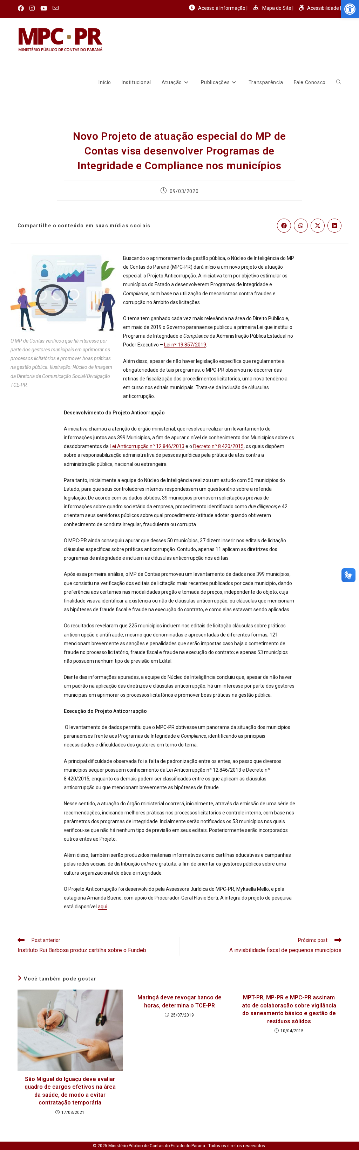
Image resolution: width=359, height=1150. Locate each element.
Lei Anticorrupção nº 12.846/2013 (147, 446)
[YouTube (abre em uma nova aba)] (44, 8)
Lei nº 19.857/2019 (185, 344)
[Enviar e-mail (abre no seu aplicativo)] (55, 8)
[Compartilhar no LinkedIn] (334, 226)
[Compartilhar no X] (318, 226)
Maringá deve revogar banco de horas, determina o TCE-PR (179, 1001)
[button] (350, 9)
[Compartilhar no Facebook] (284, 226)
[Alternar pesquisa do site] (338, 82)
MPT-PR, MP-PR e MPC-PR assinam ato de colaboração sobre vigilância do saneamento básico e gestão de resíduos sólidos (289, 1009)
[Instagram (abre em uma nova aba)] (32, 8)
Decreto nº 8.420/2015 (218, 446)
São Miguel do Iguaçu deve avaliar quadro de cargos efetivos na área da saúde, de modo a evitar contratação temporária (70, 1091)
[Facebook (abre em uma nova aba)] (22, 8)
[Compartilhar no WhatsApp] (301, 226)
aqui (102, 906)
